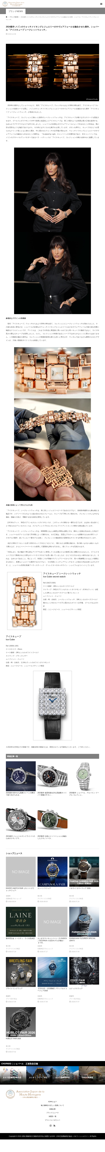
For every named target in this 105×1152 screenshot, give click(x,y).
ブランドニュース (52, 1113)
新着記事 (52, 1109)
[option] (13, 1075)
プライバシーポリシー (52, 1120)
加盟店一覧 (52, 1116)
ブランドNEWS (15, 11)
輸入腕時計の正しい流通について (52, 1105)
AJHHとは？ (52, 1102)
